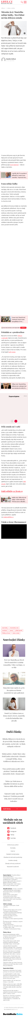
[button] (22, 2)
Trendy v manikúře (17, 888)
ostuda (11, 630)
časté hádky (5, 627)
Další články (7, 809)
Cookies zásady (12, 860)
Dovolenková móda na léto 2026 (11, 897)
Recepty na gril (14, 885)
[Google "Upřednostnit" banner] (14, 328)
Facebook (13, 828)
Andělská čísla (6, 879)
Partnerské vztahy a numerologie (11, 891)
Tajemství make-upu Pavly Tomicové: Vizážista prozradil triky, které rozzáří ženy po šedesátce (12, 964)
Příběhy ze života (6, 633)
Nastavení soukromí (13, 866)
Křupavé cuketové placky (10, 911)
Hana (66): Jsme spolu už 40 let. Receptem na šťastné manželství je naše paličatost (14, 690)
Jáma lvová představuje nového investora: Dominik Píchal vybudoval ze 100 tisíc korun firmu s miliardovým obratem (12, 936)
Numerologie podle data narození (12, 881)
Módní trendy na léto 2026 (10, 894)
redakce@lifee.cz (8, 517)
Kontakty (12, 848)
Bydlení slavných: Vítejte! (9, 882)
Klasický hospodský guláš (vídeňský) (12, 912)
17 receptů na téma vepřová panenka (13, 918)
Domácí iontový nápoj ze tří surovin (12, 909)
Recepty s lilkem (7, 917)
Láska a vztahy (16, 633)
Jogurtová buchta (8, 924)
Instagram (13, 831)
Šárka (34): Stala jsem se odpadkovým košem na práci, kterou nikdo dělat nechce (14, 783)
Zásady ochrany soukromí (12, 863)
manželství (4, 630)
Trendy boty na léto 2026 (9, 896)
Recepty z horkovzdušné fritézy (12, 929)
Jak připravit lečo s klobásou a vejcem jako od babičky (13, 922)
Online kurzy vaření (12, 845)
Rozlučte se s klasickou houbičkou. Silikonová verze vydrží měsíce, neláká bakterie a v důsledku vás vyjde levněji (12, 998)
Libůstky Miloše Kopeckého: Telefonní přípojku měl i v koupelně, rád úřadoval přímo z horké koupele (12, 947)
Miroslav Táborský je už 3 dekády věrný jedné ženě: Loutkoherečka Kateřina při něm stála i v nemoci (11, 952)
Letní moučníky (17, 899)
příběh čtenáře (18, 630)
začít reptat (12, 352)
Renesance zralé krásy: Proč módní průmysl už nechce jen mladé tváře (12, 971)
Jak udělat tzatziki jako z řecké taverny (11, 906)
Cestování (14, 879)
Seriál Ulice (6, 893)
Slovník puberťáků (8, 876)
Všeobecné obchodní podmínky (13, 857)
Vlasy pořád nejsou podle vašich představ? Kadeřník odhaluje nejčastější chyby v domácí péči (13, 771)
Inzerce (13, 851)
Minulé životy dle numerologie (12, 890)
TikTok (12, 835)
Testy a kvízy (18, 878)
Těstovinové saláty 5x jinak (10, 915)
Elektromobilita (7, 900)
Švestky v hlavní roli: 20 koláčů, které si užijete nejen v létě (12, 926)
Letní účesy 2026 (7, 899)
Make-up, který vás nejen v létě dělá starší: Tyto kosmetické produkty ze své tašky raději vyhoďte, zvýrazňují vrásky (12, 986)
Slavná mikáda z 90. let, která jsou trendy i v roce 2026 (12, 981)
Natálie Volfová (11, 59)
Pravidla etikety (16, 875)
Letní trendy (6, 885)
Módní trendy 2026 (8, 884)
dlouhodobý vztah (14, 627)
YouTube (13, 838)
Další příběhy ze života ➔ (12, 491)
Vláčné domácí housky (10, 914)
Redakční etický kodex (12, 854)
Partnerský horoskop (8, 878)
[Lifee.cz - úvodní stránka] (6, 2)
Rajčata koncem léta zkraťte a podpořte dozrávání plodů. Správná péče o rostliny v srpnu (12, 992)
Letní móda (17, 884)
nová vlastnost (14, 165)
